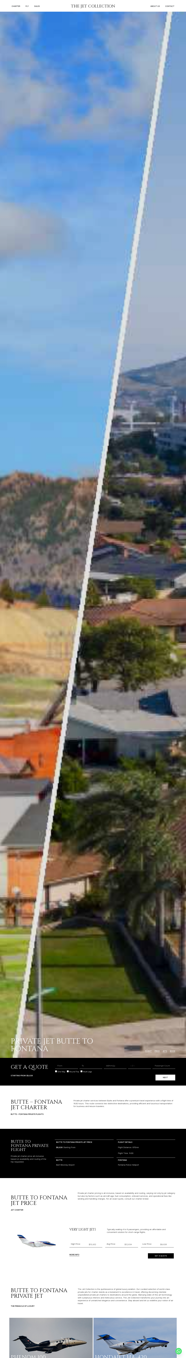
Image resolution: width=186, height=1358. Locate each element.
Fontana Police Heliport (128, 1165)
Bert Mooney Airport (65, 1165)
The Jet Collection (93, 6)
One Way (61, 1072)
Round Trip (74, 1072)
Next (165, 1077)
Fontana (122, 1160)
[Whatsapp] (178, 1351)
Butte (59, 1160)
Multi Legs (87, 1072)
